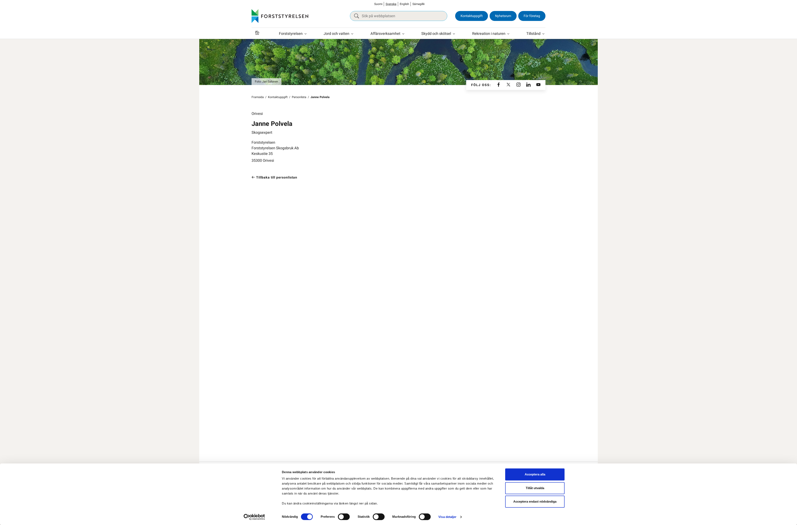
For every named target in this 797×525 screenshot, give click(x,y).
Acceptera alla (535, 474)
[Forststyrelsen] (280, 15)
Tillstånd (533, 33)
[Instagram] (518, 85)
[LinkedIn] (528, 85)
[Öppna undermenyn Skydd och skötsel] (454, 34)
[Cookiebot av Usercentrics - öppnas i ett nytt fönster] (254, 517)
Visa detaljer (447, 517)
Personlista (299, 97)
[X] (508, 85)
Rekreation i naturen (488, 33)
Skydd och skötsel (436, 33)
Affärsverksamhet (385, 33)
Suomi (378, 4)
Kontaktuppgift (472, 15)
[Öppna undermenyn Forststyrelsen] (305, 34)
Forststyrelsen (291, 33)
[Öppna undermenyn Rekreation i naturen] (508, 34)
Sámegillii (418, 4)
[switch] (344, 516)
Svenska (391, 4)
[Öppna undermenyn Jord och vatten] (352, 34)
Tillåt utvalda (535, 488)
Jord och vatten (336, 33)
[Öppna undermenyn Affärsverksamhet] (403, 34)
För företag (532, 15)
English (404, 4)
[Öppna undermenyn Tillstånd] (543, 34)
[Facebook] (499, 85)
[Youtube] (538, 85)
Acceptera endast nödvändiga (534, 501)
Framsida (258, 97)
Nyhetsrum (503, 15)
